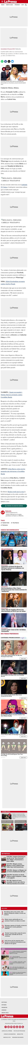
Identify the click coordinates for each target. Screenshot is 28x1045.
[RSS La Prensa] (23, 1027)
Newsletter (20, 1034)
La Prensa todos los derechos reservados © (14, 1020)
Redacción (18, 49)
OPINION (4, 1010)
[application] (14, 539)
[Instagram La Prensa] (11, 1027)
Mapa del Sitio (7, 1037)
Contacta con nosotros (10, 1034)
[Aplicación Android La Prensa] (20, 1027)
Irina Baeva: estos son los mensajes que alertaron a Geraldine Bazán (13, 471)
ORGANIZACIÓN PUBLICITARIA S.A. (14, 1023)
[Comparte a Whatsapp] (2, 61)
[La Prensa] (7, 1016)
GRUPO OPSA (5, 1012)
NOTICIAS (4, 1002)
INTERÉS (4, 1005)
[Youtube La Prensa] (14, 1027)
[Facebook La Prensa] (5, 1027)
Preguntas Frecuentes (17, 1037)
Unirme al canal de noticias (15, 505)
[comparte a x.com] (9, 61)
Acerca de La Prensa (7, 1030)
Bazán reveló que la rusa (16, 492)
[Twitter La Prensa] (8, 1027)
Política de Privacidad (19, 1030)
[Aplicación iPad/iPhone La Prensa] (17, 1027)
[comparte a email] (12, 61)
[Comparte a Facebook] (5, 61)
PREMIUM (4, 1007)
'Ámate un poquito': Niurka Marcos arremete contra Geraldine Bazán (11, 394)
